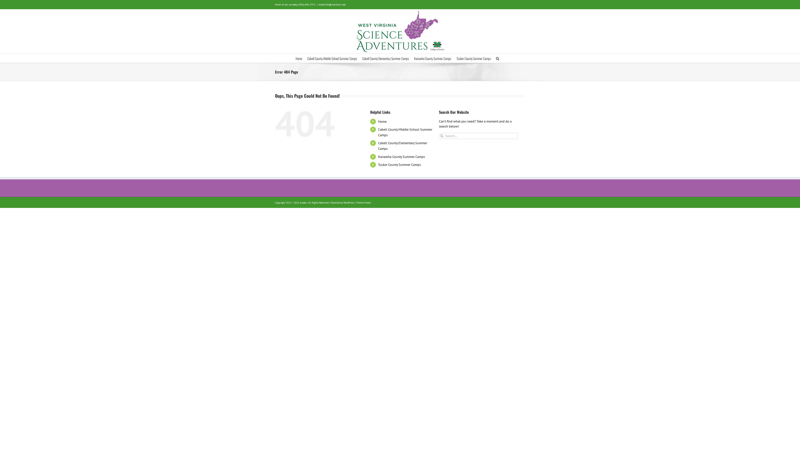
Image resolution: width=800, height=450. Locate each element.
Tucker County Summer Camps (399, 164)
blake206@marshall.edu (332, 4)
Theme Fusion (363, 202)
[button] (497, 58)
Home (382, 121)
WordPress (348, 202)
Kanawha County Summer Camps (401, 157)
